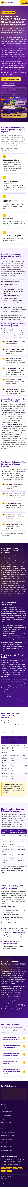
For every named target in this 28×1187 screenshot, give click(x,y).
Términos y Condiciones (8, 1132)
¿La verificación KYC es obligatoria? (10, 1062)
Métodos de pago (6, 1122)
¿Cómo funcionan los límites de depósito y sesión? (11, 1046)
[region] (14, 758)
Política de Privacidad (7, 1135)
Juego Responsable (6, 1139)
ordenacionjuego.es (19, 932)
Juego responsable (6, 1111)
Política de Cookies (6, 1143)
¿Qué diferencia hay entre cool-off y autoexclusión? (11, 1054)
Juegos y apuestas (6, 1119)
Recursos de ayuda (8, 83)
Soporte (3, 1164)
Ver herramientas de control (11, 79)
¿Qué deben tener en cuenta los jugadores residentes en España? (11, 1071)
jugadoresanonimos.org (10, 943)
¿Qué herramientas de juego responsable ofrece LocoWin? (12, 1038)
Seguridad (4, 1108)
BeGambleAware (6, 1146)
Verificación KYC (6, 1115)
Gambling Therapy (6, 1150)
